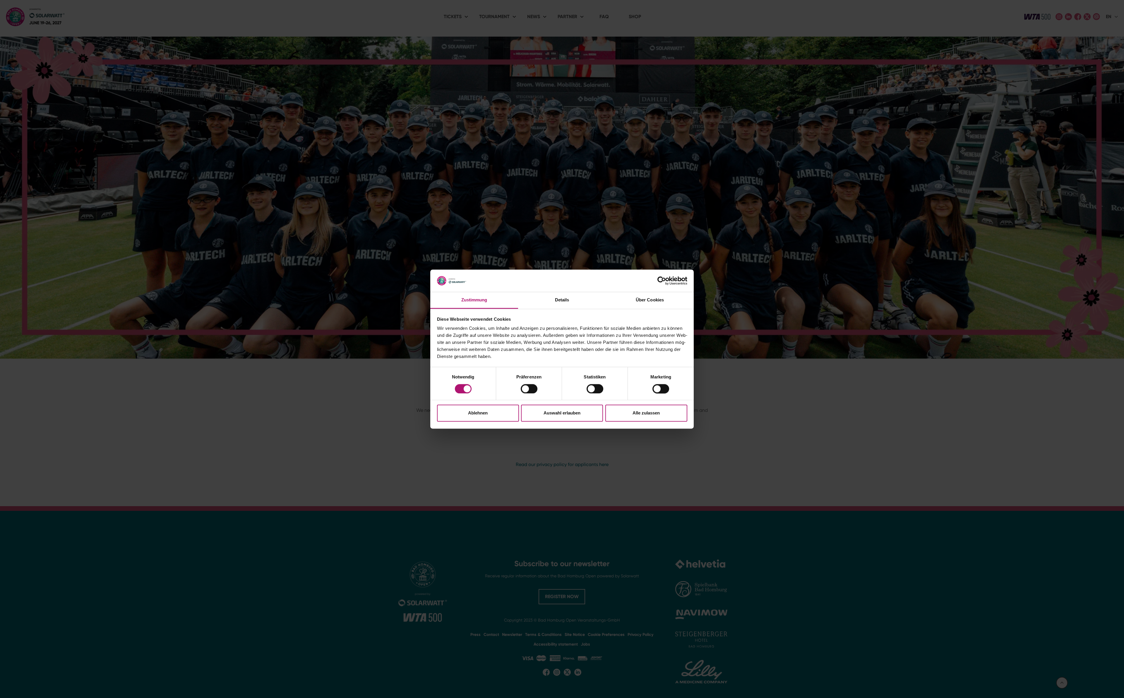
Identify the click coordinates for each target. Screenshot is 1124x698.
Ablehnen (478, 413)
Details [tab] (562, 300)
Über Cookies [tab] (650, 300)
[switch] (529, 388)
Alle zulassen (646, 413)
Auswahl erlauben (562, 413)
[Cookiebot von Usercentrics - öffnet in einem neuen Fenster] (661, 280)
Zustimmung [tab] (474, 300)
